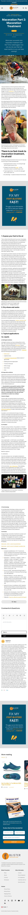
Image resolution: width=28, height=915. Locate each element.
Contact (6, 877)
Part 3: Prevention (14, 466)
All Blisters (14, 30)
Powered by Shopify (14, 911)
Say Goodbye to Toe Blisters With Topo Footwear (11, 783)
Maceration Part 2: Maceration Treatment (14, 15)
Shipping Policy (7, 893)
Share (15, 601)
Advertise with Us (22, 879)
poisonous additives (6, 409)
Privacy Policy (7, 889)
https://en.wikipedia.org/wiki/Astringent (17, 597)
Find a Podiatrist (21, 875)
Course (19, 872)
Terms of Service (8, 896)
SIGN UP (14, 842)
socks (17, 167)
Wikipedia (24, 350)
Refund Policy (7, 891)
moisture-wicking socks (20, 320)
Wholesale (6, 879)
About (5, 875)
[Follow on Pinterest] (15, 900)
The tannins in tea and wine (10, 358)
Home (9, 14)
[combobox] (13, 837)
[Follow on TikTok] (22, 900)
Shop (5, 872)
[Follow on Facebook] (5, 900)
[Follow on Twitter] (8, 900)
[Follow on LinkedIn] (5, 903)
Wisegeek (17, 345)
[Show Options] (23, 837)
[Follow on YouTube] (19, 900)
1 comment (14, 36)
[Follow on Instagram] (12, 900)
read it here (11, 91)
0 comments (11, 787)
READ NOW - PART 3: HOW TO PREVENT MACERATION (13, 546)
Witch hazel (6, 353)
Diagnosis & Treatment (15, 14)
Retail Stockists (21, 882)
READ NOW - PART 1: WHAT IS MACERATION (11, 544)
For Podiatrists (21, 877)
